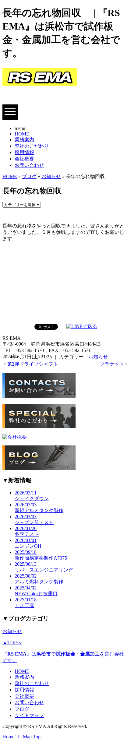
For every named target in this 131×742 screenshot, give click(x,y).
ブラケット (112, 364)
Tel (19, 736)
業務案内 (24, 139)
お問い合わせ (29, 165)
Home (8, 736)
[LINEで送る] (81, 326)
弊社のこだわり (32, 146)
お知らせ (51, 176)
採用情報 (24, 152)
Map (27, 736)
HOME (22, 133)
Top (37, 736)
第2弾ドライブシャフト (32, 364)
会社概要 (24, 158)
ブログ (29, 176)
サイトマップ (29, 715)
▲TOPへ (12, 642)
